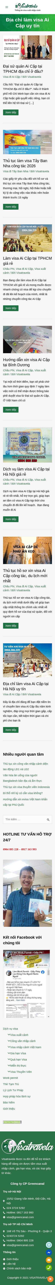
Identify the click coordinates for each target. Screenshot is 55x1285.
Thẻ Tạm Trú (11, 1084)
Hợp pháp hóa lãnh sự (17, 1096)
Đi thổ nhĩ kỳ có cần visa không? (23, 793)
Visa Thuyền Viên (21, 1071)
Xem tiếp (10, 112)
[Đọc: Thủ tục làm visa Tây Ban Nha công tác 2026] (27, 141)
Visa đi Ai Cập (11, 76)
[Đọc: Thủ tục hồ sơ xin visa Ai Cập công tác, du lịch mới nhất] (27, 550)
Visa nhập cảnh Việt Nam (25, 1047)
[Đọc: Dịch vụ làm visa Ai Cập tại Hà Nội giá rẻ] (27, 444)
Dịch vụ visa (10, 1028)
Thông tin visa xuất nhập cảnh (27, 10)
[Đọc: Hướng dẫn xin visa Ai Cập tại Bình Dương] (27, 339)
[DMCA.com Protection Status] (12, 1121)
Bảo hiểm (9, 1102)
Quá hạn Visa (18, 1059)
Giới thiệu (9, 1108)
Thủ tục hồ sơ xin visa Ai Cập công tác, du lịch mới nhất (25, 575)
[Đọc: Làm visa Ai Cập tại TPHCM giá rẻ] (27, 237)
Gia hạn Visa (18, 1053)
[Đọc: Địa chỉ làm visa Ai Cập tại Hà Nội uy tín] (27, 660)
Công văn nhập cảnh (23, 1041)
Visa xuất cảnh (19, 1034)
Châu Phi (8, 268)
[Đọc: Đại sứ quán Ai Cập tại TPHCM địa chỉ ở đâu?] (27, 47)
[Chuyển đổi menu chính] (6, 7)
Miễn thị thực (18, 1065)
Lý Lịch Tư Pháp (13, 1090)
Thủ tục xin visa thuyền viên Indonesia (26, 787)
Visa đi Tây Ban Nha (15, 171)
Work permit (10, 1077)
